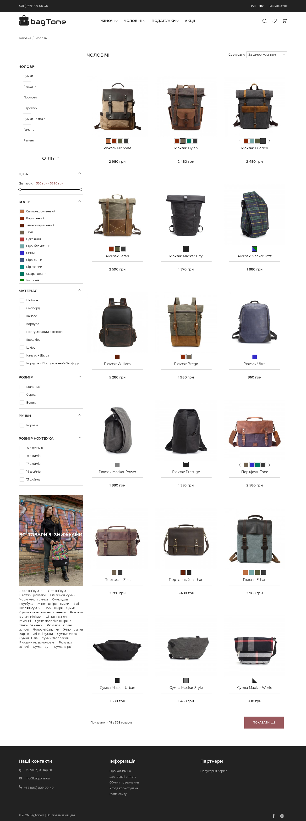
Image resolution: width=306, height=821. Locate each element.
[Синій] (22, 253)
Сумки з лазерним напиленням (42, 612)
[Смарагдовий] (22, 274)
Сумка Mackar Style (186, 688)
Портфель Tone (254, 472)
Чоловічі (28, 67)
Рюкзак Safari (117, 256)
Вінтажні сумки (58, 591)
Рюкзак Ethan (254, 580)
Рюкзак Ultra (255, 364)
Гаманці (27, 129)
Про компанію (120, 771)
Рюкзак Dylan (186, 148)
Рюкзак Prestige (186, 472)
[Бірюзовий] (22, 267)
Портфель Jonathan (186, 580)
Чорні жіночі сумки (33, 599)
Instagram (282, 816)
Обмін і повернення (124, 782)
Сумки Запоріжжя (55, 638)
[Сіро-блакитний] (22, 246)
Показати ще (264, 722)
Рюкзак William (117, 364)
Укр (260, 6)
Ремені (27, 140)
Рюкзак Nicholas (117, 148)
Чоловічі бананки (46, 629)
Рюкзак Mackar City (186, 256)
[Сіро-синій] (22, 260)
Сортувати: (237, 54)
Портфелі (27, 97)
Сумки (27, 76)
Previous (239, 143)
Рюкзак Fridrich (254, 148)
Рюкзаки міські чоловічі (37, 642)
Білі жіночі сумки (62, 595)
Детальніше (51, 547)
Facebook (273, 816)
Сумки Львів (28, 638)
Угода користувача (123, 788)
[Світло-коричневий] (22, 211)
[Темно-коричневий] (22, 225)
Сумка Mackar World (254, 688)
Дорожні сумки (30, 591)
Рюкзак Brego (186, 364)
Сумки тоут (41, 646)
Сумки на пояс (27, 119)
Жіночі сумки (43, 634)
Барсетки (27, 108)
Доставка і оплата (122, 776)
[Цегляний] (22, 239)
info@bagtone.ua (37, 778)
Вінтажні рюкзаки (32, 595)
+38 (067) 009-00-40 (33, 6)
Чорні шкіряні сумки (60, 608)
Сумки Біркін (63, 646)
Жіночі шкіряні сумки (53, 603)
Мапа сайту (118, 794)
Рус (253, 6)
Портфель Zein (117, 580)
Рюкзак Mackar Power (117, 472)
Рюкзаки (27, 86)
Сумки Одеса (67, 634)
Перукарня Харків (213, 771)
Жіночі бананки (31, 625)
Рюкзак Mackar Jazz (255, 256)
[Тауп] (22, 232)
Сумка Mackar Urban (117, 688)
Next (269, 141)
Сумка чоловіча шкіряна (53, 621)
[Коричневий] (22, 218)
